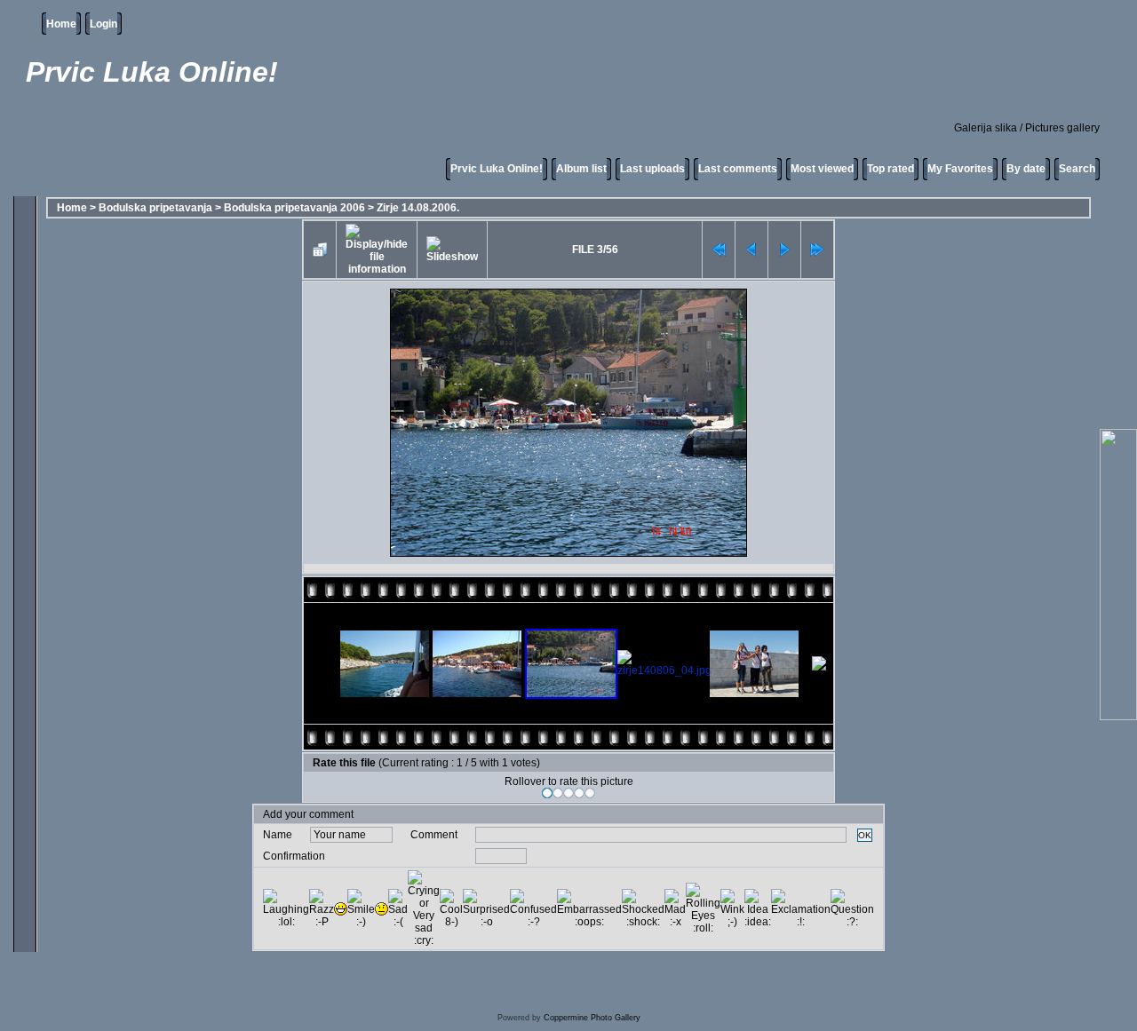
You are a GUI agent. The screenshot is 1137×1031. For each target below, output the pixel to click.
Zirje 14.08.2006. (418, 208)
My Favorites (960, 169)
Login (103, 24)
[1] (547, 793)
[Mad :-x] (675, 908)
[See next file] (784, 249)
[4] (579, 793)
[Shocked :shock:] (643, 908)
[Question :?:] (852, 908)
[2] (558, 793)
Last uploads (652, 169)
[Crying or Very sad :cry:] (424, 908)
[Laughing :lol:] (286, 908)
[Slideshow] (452, 250)
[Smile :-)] (361, 908)
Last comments (737, 169)
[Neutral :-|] (381, 909)
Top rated (890, 169)
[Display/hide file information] (377, 249)
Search (1077, 169)
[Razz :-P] (321, 908)
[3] (568, 793)
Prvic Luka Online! (496, 169)
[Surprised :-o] (486, 908)
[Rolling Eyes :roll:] (703, 908)
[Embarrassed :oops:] (589, 908)
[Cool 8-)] (451, 908)
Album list (581, 169)
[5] (589, 793)
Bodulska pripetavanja (155, 208)
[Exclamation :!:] (801, 908)
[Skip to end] (817, 249)
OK (864, 835)
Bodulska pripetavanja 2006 (294, 208)
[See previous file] (751, 249)
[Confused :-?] (533, 908)
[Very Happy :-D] (340, 909)
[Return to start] (719, 249)
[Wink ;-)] (732, 908)
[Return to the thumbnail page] (320, 249)
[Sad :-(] (398, 908)
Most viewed (822, 169)
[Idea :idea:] (757, 908)
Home (61, 24)
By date (1026, 169)
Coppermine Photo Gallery (592, 1017)
